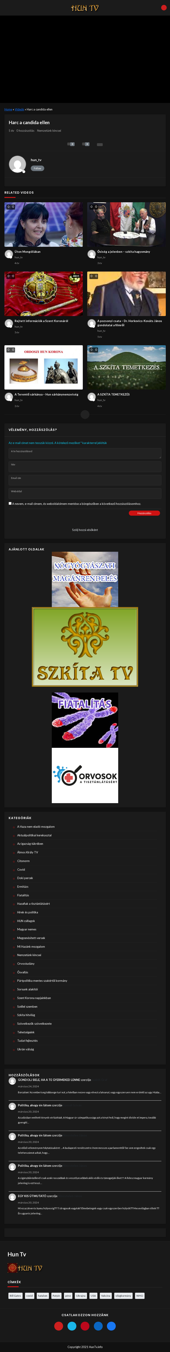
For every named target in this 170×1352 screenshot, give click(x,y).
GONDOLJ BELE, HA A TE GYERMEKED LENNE (49, 1080)
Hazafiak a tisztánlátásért (33, 903)
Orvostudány (26, 963)
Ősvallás (22, 972)
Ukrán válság (25, 1049)
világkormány (123, 1295)
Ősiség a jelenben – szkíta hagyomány (123, 251)
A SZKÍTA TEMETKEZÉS (113, 394)
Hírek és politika (27, 912)
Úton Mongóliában (28, 251)
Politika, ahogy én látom (34, 1105)
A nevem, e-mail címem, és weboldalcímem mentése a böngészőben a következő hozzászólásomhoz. (76, 503)
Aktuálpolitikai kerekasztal (34, 835)
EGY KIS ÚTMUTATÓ (32, 1196)
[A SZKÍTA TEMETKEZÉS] (126, 367)
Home (8, 109)
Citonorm (23, 861)
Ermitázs (22, 886)
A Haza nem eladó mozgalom (36, 826)
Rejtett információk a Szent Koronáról (41, 321)
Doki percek (25, 878)
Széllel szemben (27, 1006)
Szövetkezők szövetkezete (34, 1023)
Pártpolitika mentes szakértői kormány (42, 980)
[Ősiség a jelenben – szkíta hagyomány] (126, 224)
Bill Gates (15, 1295)
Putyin (56, 1295)
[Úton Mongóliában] (43, 224)
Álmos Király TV (27, 852)
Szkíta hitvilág (26, 1015)
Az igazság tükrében (30, 843)
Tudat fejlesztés (27, 1040)
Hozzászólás (144, 513)
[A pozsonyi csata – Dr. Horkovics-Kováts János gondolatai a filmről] (126, 294)
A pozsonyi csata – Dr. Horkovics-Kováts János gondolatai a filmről (129, 323)
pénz (68, 1295)
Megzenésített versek (31, 938)
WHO (139, 1295)
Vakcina (105, 1295)
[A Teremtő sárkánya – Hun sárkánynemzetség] (43, 367)
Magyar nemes (26, 929)
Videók (19, 109)
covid (29, 1295)
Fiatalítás (23, 895)
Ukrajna (80, 1295)
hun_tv (36, 160)
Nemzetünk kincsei (49, 130)
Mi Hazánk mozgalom (31, 946)
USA (93, 1295)
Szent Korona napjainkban (34, 998)
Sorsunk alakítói (27, 989)
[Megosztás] (100, 144)
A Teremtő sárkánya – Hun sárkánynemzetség (46, 394)
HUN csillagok (26, 921)
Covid (21, 869)
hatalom (42, 1295)
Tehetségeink (26, 1032)
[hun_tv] (17, 164)
